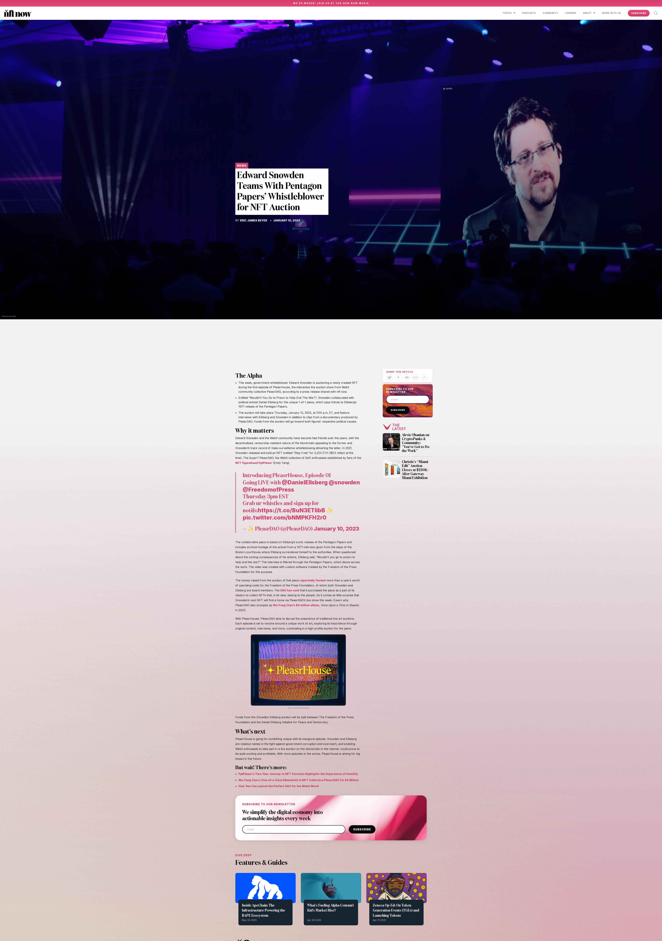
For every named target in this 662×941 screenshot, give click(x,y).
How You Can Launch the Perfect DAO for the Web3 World (278, 786)
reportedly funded (313, 580)
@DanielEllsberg (305, 482)
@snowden (344, 482)
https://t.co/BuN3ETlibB (291, 510)
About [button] (587, 13)
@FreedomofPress (268, 489)
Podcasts (529, 13)
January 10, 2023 (336, 528)
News (242, 165)
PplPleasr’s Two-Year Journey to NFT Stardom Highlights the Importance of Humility (298, 774)
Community (550, 13)
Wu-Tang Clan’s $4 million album (296, 605)
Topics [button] (507, 13)
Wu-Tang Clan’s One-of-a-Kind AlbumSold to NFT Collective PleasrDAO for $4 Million (298, 780)
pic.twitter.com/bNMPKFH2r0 (284, 517)
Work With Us (611, 13)
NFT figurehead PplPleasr (253, 463)
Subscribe (638, 13)
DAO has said (289, 590)
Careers (570, 13)
